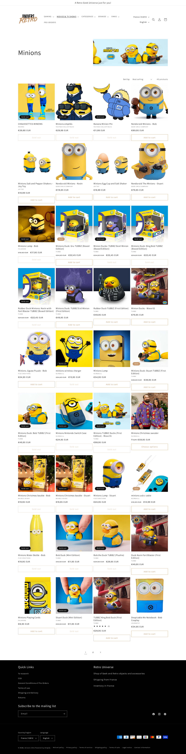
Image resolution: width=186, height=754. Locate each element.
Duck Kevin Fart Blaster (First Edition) (146, 556)
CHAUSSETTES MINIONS (30, 124)
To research (23, 673)
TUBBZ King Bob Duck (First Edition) (108, 619)
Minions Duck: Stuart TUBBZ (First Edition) (148, 372)
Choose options (149, 447)
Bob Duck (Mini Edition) (68, 555)
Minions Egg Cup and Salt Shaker (110, 183)
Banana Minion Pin (103, 124)
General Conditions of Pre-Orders (33, 683)
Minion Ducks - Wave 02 (143, 308)
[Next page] (100, 652)
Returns (21, 697)
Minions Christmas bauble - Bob (34, 495)
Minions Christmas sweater (145, 433)
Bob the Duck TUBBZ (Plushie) (109, 555)
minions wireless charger (68, 370)
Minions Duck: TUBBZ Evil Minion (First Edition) (72, 309)
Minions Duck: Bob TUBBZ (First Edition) (34, 434)
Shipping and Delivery (28, 693)
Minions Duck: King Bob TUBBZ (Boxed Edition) (147, 247)
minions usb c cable (141, 495)
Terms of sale (114, 747)
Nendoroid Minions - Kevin (69, 183)
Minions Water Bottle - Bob (31, 555)
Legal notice (127, 747)
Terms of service (85, 747)
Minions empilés (64, 124)
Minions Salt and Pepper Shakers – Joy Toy (35, 185)
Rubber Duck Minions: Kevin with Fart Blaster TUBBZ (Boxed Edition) (36, 309)
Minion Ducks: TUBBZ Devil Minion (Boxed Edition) (111, 247)
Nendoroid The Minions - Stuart (147, 183)
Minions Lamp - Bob (28, 246)
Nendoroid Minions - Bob (144, 124)
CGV (20, 678)
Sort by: (126, 79)
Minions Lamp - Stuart (105, 495)
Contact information (142, 747)
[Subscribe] (64, 714)
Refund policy (58, 747)
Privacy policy (71, 747)
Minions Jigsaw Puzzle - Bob (32, 370)
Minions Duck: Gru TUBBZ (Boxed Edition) (73, 247)
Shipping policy (101, 747)
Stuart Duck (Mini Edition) (69, 617)
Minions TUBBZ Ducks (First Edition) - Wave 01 (108, 434)
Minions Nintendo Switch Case (71, 433)
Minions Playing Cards (29, 617)
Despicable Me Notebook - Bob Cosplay (146, 619)
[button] (48, 16)
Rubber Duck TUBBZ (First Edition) (111, 308)
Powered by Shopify (42, 748)
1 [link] (85, 652)
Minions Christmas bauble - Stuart (73, 495)
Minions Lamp (101, 370)
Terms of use (24, 688)
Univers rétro (30, 748)
